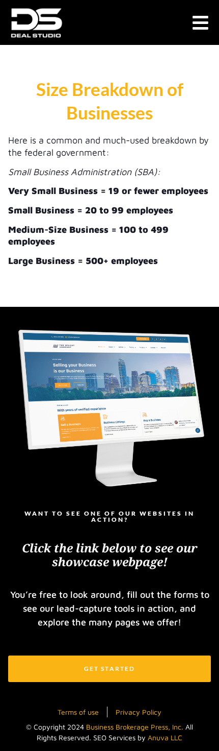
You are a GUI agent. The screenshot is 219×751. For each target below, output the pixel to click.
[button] (200, 22)
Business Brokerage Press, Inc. (134, 726)
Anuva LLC (165, 737)
